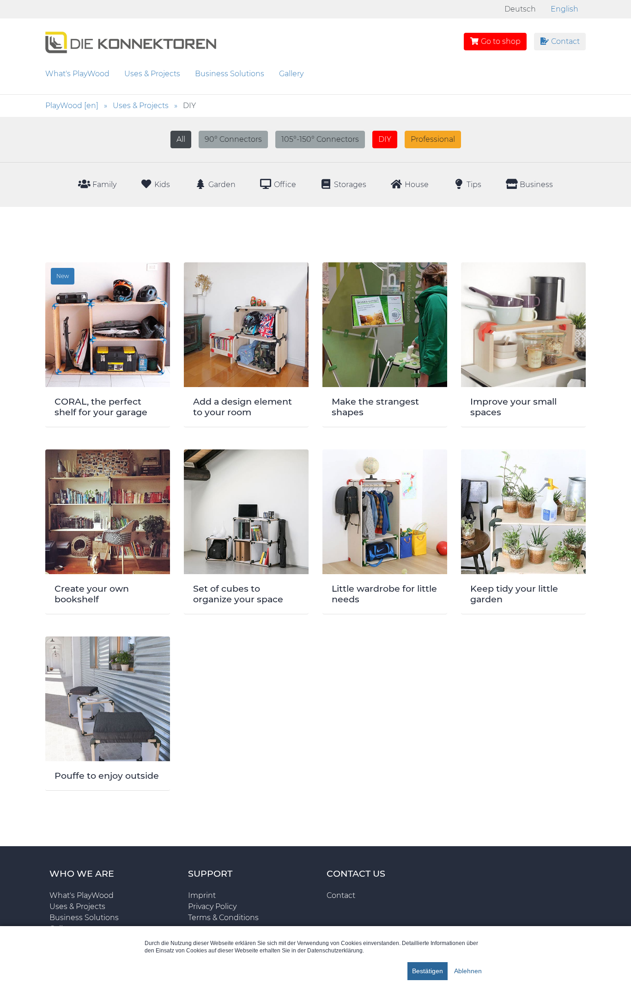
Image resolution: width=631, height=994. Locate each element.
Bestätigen (427, 971)
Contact (564, 41)
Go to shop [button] (500, 41)
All (180, 139)
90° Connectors (233, 139)
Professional (433, 139)
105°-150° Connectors (320, 139)
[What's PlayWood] (130, 40)
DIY (384, 139)
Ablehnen (468, 971)
